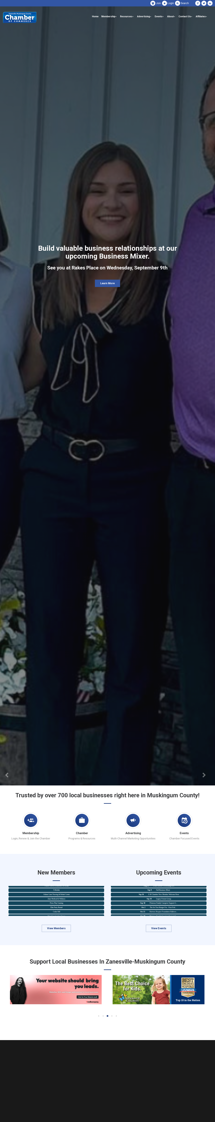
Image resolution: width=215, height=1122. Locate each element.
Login (171, 3)
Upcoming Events (107, 285)
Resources (126, 16)
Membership (108, 16)
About (170, 16)
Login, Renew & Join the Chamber (30, 838)
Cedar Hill (56, 898)
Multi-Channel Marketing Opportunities (133, 838)
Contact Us (185, 16)
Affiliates (201, 16)
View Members (56, 928)
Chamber (82, 833)
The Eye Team (56, 912)
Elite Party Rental (56, 894)
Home (95, 16)
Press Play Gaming (56, 890)
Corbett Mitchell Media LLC (56, 907)
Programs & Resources (81, 838)
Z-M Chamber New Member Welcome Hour (163, 908)
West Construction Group (56, 903)
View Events (158, 928)
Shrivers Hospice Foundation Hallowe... (163, 899)
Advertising (143, 16)
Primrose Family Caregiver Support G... (163, 890)
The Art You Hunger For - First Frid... (163, 895)
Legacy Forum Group (163, 886)
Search (185, 3)
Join (158, 3)
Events (158, 16)
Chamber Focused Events (184, 838)
